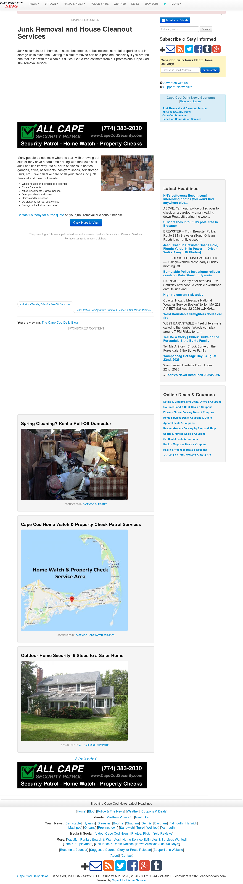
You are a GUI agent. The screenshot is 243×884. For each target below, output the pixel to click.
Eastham (160, 823)
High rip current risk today (183, 294)
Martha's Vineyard (119, 817)
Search (206, 29)
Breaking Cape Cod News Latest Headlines (121, 803)
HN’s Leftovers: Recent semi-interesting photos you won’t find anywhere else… (188, 199)
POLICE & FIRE (100, 3)
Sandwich (127, 827)
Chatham (132, 823)
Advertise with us (175, 82)
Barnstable (73, 823)
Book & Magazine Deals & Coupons (184, 444)
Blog (91, 811)
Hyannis (89, 823)
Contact (127, 855)
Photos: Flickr (141, 833)
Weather (133, 811)
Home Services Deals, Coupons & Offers (187, 417)
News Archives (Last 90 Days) (157, 843)
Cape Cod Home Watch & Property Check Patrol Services (81, 524)
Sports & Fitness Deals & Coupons (184, 433)
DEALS (135, 3)
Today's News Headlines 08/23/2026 (193, 374)
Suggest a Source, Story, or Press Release (120, 849)
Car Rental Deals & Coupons (180, 439)
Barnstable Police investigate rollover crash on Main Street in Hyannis (191, 273)
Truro (140, 827)
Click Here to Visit (86, 222)
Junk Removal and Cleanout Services (120, 234)
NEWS (34, 3)
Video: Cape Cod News (112, 833)
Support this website (177, 86)
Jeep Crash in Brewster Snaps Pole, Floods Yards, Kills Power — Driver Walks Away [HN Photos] (190, 248)
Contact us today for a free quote (40, 214)
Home (81, 811)
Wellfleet (152, 827)
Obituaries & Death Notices (114, 843)
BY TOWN (51, 3)
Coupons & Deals (153, 811)
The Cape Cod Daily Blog (60, 322)
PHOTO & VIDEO (74, 3)
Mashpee (74, 827)
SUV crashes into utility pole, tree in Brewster (190, 224)
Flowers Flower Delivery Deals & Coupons (188, 412)
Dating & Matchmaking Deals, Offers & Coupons (192, 401)
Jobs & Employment (78, 843)
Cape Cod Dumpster (95, 504)
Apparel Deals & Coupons (179, 423)
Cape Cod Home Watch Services (95, 635)
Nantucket (142, 817)
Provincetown (107, 827)
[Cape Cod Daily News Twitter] (165, 3)
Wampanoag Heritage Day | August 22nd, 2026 (189, 358)
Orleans (89, 827)
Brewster (104, 823)
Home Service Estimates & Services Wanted (154, 839)
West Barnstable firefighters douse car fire (192, 316)
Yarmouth (168, 827)
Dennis (147, 823)
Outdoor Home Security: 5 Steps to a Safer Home (72, 655)
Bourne (118, 823)
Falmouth (176, 823)
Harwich (191, 823)
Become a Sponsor (73, 849)
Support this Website (168, 849)
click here (101, 238)
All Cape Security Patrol (95, 745)
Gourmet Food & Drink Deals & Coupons (187, 407)
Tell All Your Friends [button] (176, 20)
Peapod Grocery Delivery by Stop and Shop (189, 428)
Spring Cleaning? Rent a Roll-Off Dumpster (66, 423)
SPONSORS (152, 3)
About (114, 855)
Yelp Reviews (162, 833)
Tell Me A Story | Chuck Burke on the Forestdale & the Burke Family (191, 339)
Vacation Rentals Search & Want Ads (93, 839)
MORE (175, 3)
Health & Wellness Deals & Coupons (185, 449)
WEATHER (120, 3)
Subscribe (211, 70)
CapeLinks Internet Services (129, 880)
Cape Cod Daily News (33, 875)
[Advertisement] (85, 93)
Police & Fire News (110, 811)
